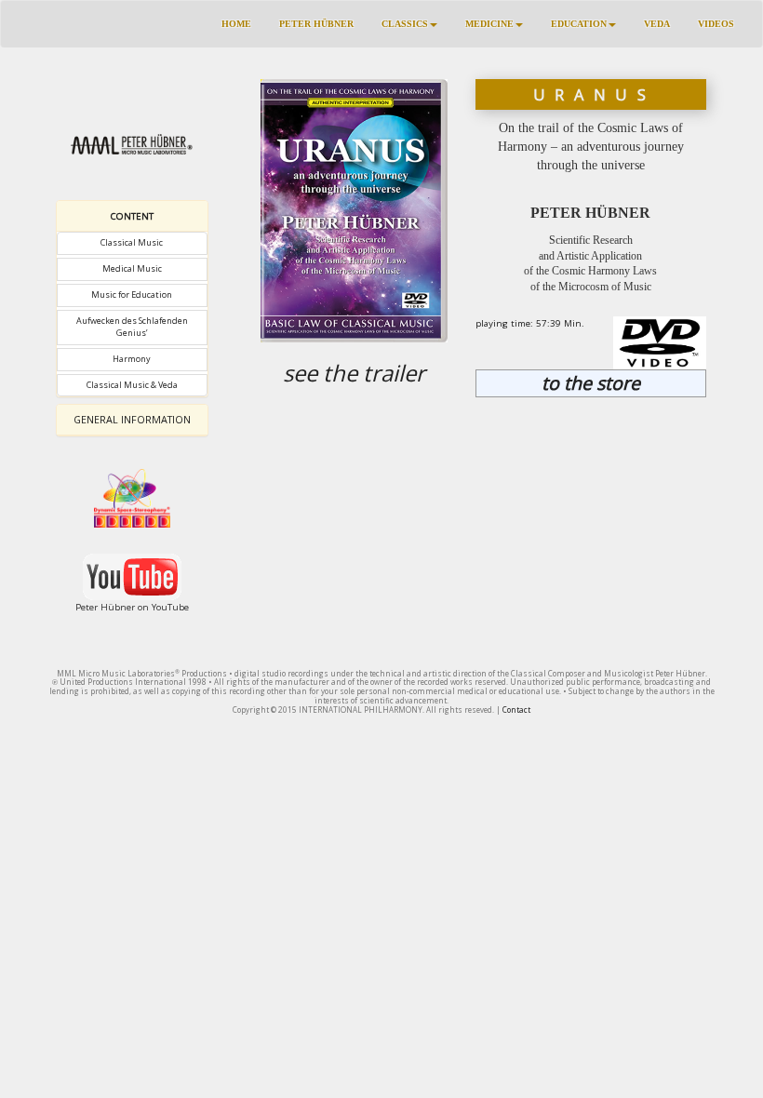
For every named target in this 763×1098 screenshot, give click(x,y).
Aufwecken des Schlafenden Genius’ (132, 327)
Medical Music (132, 268)
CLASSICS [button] (405, 24)
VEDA (657, 24)
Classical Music (131, 242)
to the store (591, 382)
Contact (516, 709)
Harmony (132, 359)
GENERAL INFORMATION (132, 419)
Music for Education (131, 294)
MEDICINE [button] (489, 24)
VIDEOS (716, 24)
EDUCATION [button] (579, 24)
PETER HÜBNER (316, 24)
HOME (236, 24)
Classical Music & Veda (132, 385)
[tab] (132, 216)
